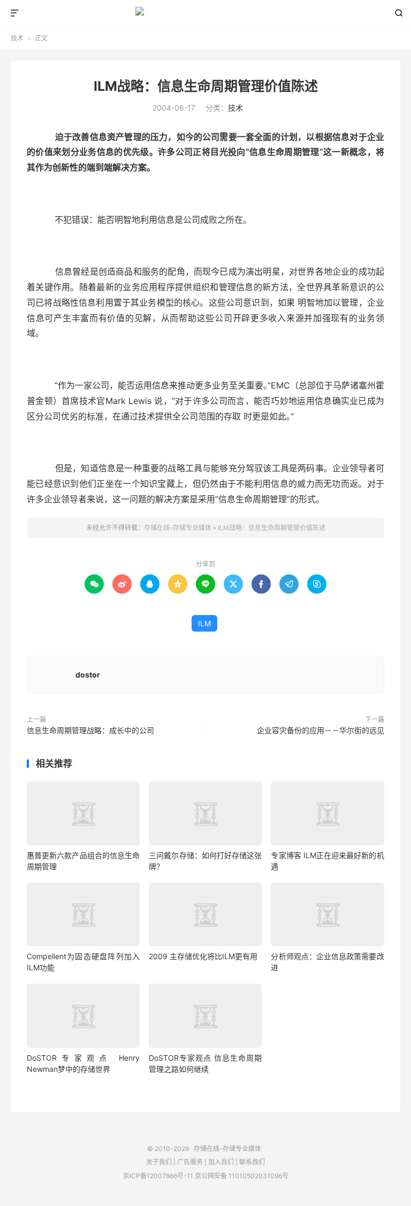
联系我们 (252, 1162)
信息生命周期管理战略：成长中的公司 (90, 730)
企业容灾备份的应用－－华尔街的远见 (320, 730)
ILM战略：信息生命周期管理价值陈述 (206, 86)
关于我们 (159, 1162)
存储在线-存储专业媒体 (206, 13)
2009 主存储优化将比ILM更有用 (203, 956)
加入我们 (221, 1162)
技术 (17, 38)
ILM (204, 623)
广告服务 (190, 1162)
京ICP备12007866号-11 (158, 1176)
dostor (87, 674)
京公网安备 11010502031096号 (241, 1176)
